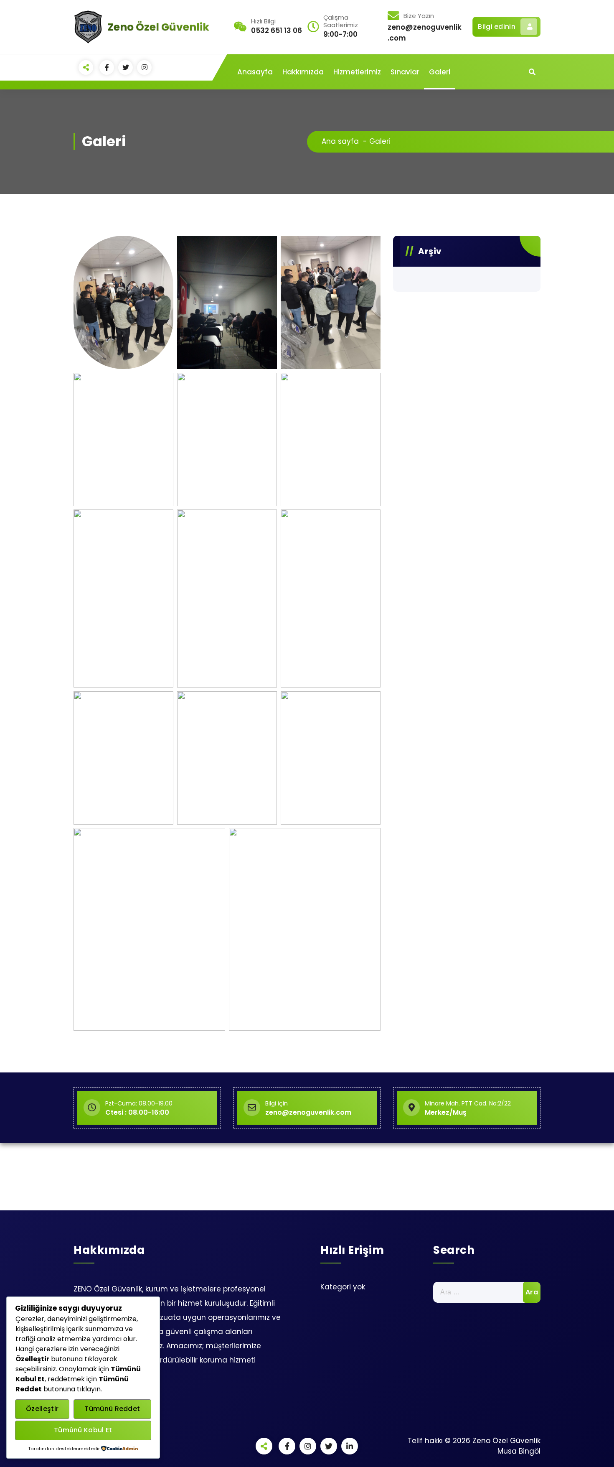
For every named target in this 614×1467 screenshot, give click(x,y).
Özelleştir (42, 1409)
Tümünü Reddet (112, 1409)
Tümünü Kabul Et (83, 1430)
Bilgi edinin (496, 26)
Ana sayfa (340, 141)
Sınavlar (405, 72)
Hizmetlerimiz (357, 72)
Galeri (439, 72)
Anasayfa (255, 72)
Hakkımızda (303, 72)
